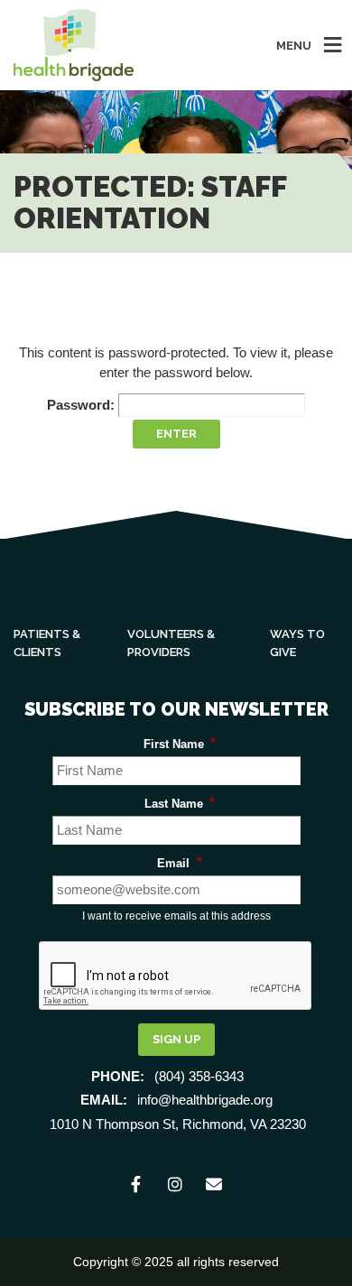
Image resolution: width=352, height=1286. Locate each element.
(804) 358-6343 (199, 1076)
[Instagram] (176, 1185)
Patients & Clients (47, 643)
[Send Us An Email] (215, 1185)
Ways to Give (297, 643)
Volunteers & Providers (171, 643)
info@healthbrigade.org (205, 1099)
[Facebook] (137, 1185)
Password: (82, 404)
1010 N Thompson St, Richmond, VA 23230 (178, 1124)
